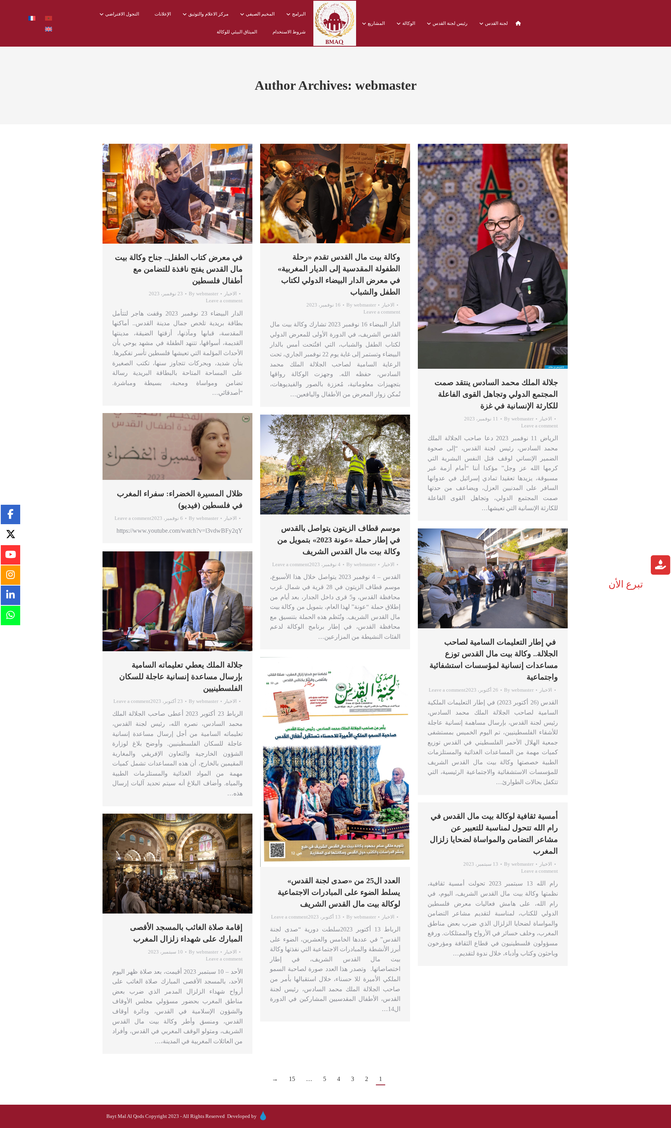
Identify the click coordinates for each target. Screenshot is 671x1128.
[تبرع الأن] (660, 566)
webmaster (386, 85)
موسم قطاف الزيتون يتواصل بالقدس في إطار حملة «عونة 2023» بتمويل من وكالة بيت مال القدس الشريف (338, 540)
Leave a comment (224, 300)
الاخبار (230, 293)
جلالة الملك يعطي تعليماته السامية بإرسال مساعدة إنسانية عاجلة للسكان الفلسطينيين (181, 676)
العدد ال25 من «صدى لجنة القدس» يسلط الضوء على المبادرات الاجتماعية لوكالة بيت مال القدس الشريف (339, 892)
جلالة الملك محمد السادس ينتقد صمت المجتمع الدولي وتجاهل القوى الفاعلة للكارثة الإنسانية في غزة (496, 394)
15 (292, 1079)
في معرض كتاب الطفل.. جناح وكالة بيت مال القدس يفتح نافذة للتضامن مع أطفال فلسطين (179, 269)
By (203, 293)
